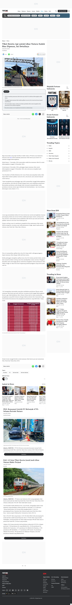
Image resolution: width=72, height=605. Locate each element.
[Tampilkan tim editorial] (44, 379)
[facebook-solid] (36, 114)
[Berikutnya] (46, 392)
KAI (11, 157)
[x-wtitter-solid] (40, 114)
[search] (56, 11)
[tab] (6, 91)
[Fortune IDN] (5, 11)
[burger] (69, 11)
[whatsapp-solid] (33, 114)
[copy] (43, 114)
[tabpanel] (23, 102)
